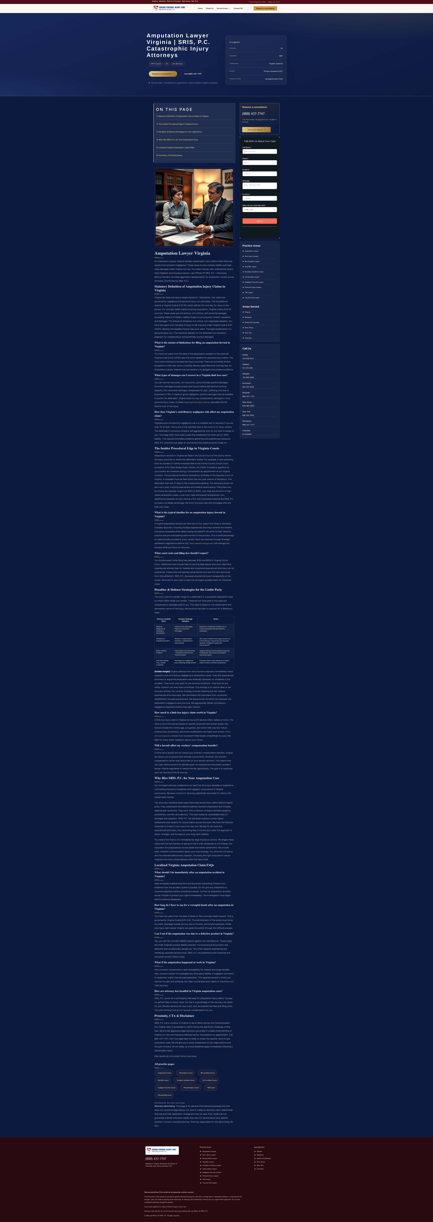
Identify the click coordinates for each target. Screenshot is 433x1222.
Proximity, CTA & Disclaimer (170, 155)
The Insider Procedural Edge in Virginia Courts (178, 124)
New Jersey (247, 402)
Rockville (246, 393)
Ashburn (245, 364)
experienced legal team (204, 543)
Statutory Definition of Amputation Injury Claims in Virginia (183, 116)
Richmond (246, 383)
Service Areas (222, 8)
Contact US (238, 8)
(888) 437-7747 (274, 2)
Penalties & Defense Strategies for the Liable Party (180, 132)
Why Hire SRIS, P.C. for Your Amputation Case (178, 140)
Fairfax (245, 355)
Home (200, 8)
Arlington (246, 374)
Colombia (246, 431)
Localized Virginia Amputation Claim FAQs (176, 147)
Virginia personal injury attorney (197, 402)
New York (246, 412)
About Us (209, 8)
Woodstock (246, 421)
